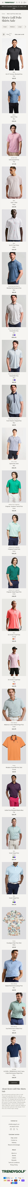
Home (3, 13)
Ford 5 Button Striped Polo (14, 421)
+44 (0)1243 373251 (14, 1126)
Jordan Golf (14, 157)
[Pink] (15, 639)
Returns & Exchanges (14, 1145)
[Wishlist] (19, 2)
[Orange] (13, 639)
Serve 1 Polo (14, 117)
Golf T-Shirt (14, 202)
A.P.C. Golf (14, 461)
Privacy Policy (14, 1165)
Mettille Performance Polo (14, 288)
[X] (17, 1129)
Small (5, 26)
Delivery (14, 1142)
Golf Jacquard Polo (14, 159)
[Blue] (15, 335)
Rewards (14, 1160)
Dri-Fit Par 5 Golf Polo (14, 635)
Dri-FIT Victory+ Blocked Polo (14, 74)
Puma (14, 765)
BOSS (14, 115)
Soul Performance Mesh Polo (14, 1028)
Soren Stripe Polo (14, 853)
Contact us (14, 1140)
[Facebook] (14, 1129)
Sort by (10, 34)
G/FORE (14, 1069)
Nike (14, 72)
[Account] (22, 2)
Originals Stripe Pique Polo (14, 592)
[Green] (13, 857)
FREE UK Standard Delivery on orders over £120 (14, 7)
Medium (12, 26)
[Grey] (13, 335)
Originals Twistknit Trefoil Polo (14, 506)
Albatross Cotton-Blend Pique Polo (14, 724)
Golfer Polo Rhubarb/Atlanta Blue (14, 810)
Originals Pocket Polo (14, 549)
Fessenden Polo (14, 331)
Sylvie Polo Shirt (14, 463)
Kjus (14, 808)
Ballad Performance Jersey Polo (14, 986)
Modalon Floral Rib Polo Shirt (14, 767)
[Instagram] (11, 1129)
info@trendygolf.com (14, 1124)
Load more (14, 1082)
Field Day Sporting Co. (14, 286)
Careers (14, 1158)
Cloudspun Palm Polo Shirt (14, 943)
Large (20, 26)
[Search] (17, 2)
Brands (14, 1155)
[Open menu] (3, 2)
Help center (14, 1138)
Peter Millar (14, 722)
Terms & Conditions (14, 1162)
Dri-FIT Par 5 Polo (14, 245)
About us (14, 1153)
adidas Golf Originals (14, 504)
